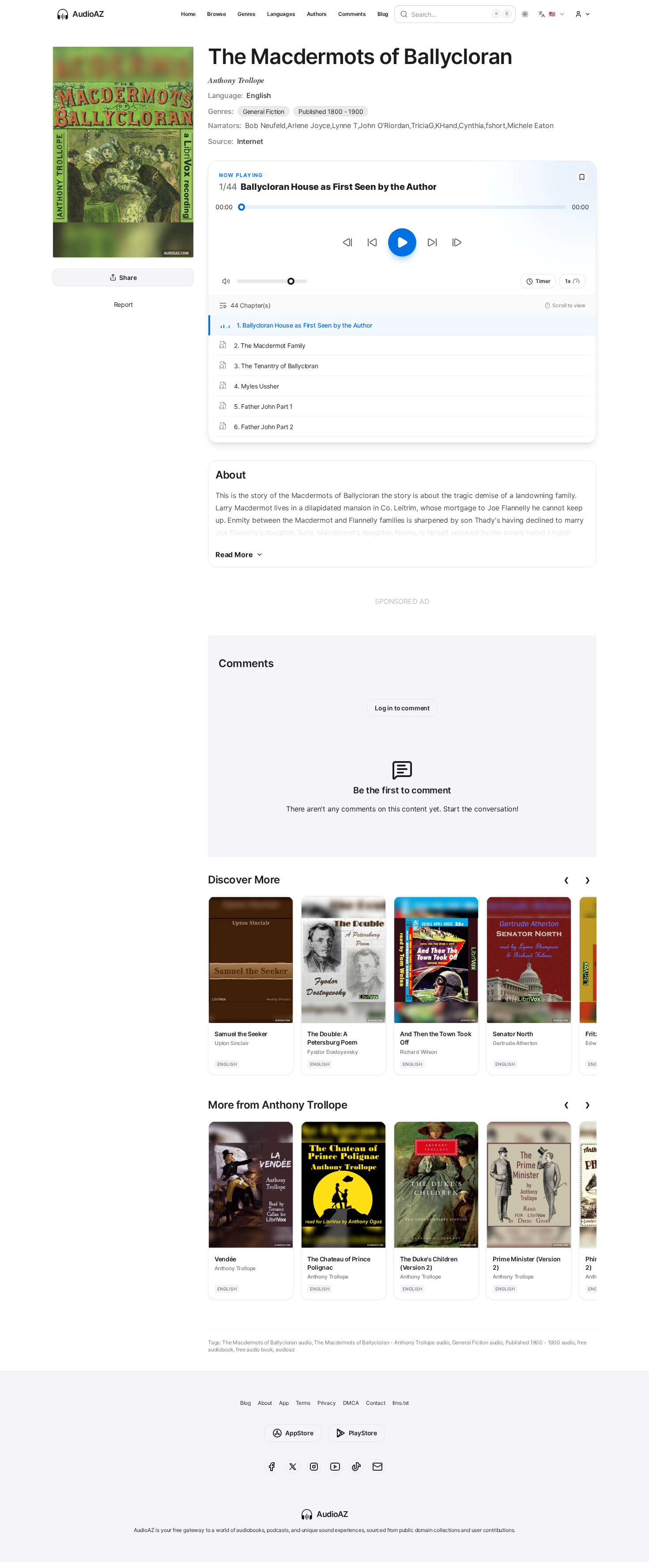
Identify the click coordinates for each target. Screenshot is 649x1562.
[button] (551, 14)
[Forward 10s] (432, 242)
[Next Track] (457, 242)
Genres (247, 14)
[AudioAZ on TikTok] (356, 1467)
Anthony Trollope (236, 80)
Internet (250, 141)
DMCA (351, 1403)
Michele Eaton (530, 125)
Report (123, 304)
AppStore (299, 1433)
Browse (216, 14)
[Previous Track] (347, 242)
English (258, 95)
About (265, 1403)
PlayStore (363, 1433)
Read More (234, 554)
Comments (352, 14)
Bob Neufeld (265, 125)
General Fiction (263, 111)
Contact (375, 1403)
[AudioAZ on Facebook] (271, 1467)
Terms (303, 1403)
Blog (383, 14)
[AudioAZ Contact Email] (377, 1467)
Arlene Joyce (308, 125)
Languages (281, 14)
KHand (446, 125)
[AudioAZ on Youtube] (335, 1467)
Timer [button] (543, 281)
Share (127, 277)
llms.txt (400, 1403)
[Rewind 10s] (372, 242)
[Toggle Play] (402, 242)
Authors (317, 14)
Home (188, 14)
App (283, 1403)
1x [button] (568, 281)
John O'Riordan (384, 125)
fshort (496, 125)
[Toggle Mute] (226, 281)
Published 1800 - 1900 (330, 111)
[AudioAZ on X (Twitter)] (293, 1467)
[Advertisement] (402, 601)
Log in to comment (402, 708)
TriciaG (422, 125)
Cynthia (471, 125)
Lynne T (345, 125)
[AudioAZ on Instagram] (314, 1467)
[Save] (582, 177)
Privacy (326, 1403)
